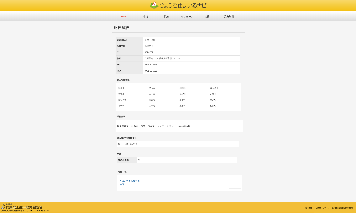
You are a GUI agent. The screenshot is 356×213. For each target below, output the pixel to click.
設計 (208, 16)
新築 (166, 16)
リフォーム (187, 16)
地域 (145, 16)
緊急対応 (229, 16)
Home (123, 16)
